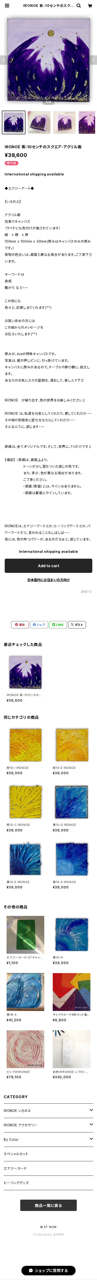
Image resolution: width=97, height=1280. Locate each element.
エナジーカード (15, 1168)
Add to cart (48, 565)
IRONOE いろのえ (17, 1111)
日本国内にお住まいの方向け (48, 580)
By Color (11, 1139)
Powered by (43, 1234)
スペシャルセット (16, 1154)
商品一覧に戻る (48, 1205)
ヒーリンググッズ (16, 1183)
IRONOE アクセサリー (20, 1125)
